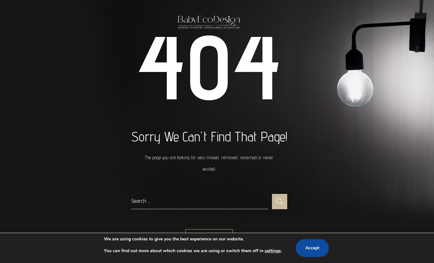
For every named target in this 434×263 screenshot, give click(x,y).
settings (273, 251)
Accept (312, 248)
